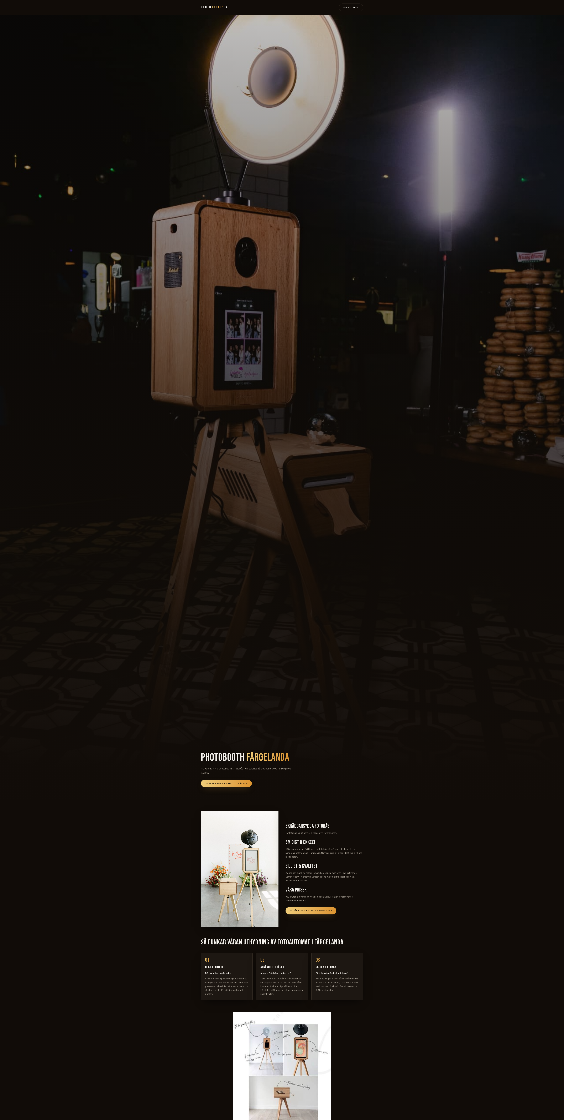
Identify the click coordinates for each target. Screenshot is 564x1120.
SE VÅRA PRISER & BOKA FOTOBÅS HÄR (226, 783)
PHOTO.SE (215, 7)
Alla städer (350, 7)
